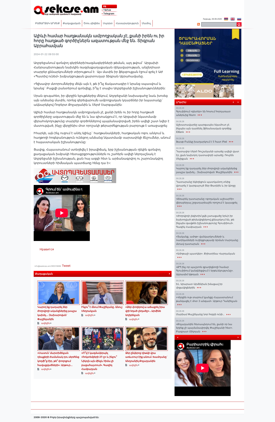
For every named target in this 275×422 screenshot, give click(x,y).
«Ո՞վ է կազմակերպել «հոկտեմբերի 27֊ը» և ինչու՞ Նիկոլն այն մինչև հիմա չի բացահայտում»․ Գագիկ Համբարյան (99, 360)
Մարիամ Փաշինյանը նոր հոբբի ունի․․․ (200, 314)
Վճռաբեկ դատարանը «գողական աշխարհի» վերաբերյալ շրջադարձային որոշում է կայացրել (206, 200)
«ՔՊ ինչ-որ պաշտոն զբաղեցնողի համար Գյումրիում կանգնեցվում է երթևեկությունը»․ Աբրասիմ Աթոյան (204, 270)
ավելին (164, 273)
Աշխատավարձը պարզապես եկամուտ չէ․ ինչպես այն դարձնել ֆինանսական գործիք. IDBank (204, 128)
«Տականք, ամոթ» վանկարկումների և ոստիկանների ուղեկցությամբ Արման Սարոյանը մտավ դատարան (207, 240)
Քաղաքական (71, 23)
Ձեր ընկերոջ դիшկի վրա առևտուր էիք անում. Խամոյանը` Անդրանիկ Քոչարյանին (146, 356)
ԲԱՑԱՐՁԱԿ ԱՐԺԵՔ (47, 23)
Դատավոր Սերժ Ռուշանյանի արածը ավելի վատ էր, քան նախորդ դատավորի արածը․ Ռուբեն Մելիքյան (207, 155)
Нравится (47, 249)
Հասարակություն (127, 23)
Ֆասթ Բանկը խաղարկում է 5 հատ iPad (202, 141)
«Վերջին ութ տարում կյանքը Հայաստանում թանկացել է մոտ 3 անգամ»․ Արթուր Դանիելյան (206, 299)
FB (104, 6)
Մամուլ (146, 23)
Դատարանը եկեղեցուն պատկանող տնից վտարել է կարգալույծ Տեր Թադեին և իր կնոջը (206, 183)
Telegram (108, 13)
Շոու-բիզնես (92, 23)
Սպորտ (108, 23)
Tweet (66, 266)
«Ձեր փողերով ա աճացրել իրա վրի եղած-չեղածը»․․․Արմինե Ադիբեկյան (145, 310)
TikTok (107, 10)
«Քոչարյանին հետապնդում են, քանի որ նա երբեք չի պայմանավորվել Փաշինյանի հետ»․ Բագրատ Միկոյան (204, 328)
